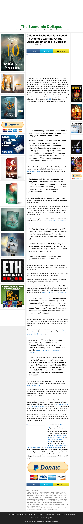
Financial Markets (33, 490)
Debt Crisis (35, 492)
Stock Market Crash (32, 501)
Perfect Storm (56, 497)
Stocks (60, 501)
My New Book (12, 514)
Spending (63, 497)
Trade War (36, 502)
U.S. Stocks (42, 502)
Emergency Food (49, 514)
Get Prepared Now (60, 435)
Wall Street (49, 502)
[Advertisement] (41, 13)
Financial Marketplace (49, 492)
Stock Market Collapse (60, 499)
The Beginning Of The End (56, 437)
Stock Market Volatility (44, 501)
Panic (50, 497)
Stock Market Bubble (48, 499)
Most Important (70, 514)
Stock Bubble (30, 499)
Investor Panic (52, 495)
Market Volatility (34, 497)
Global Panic (30, 495)
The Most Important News (52, 447)
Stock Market (38, 499)
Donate (30, 514)
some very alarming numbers (36, 334)
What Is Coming (57, 502)
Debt (29, 492)
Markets (42, 497)
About (35, 514)
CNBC (49, 99)
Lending (65, 495)
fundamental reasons (33, 171)
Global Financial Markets (59, 494)
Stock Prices (54, 501)
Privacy (41, 514)
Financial (40, 492)
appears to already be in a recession (54, 292)
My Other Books (22, 514)
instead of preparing (33, 385)
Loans (28, 497)
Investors (59, 495)
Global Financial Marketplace (44, 494)
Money (47, 497)
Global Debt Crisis (31, 494)
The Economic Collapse (41, 26)
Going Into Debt (38, 495)
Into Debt (45, 495)
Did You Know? (60, 514)
